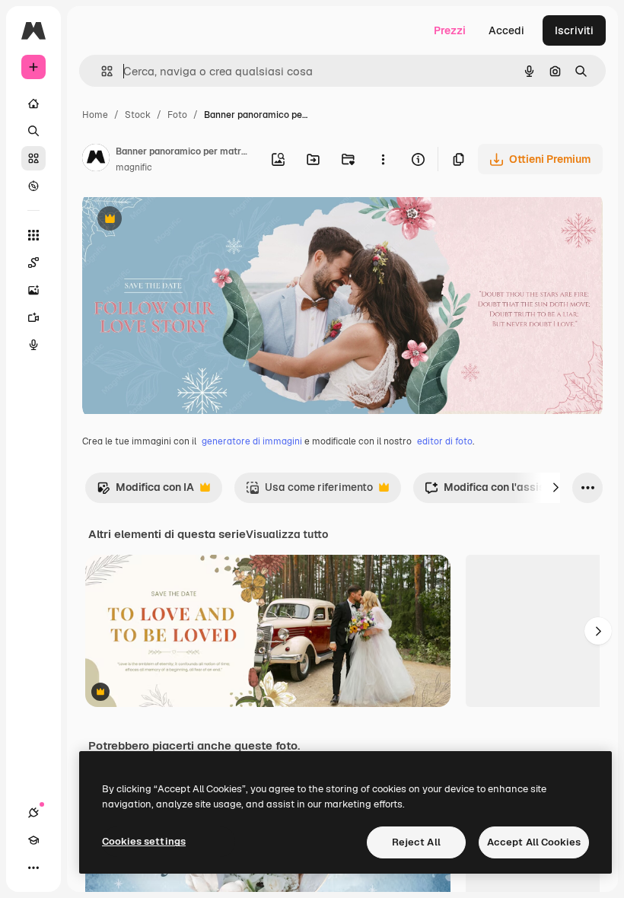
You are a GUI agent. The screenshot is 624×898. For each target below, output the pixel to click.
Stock (138, 115)
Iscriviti (574, 30)
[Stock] (33, 158)
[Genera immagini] (33, 290)
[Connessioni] (33, 813)
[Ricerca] (33, 131)
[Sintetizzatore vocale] (33, 345)
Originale (182, 220)
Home (95, 115)
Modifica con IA (145, 491)
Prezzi (450, 30)
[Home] (33, 103)
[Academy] (33, 840)
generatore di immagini (252, 441)
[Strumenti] (33, 235)
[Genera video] (33, 317)
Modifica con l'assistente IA (504, 491)
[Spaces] (33, 262)
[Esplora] (33, 186)
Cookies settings (144, 841)
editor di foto (445, 441)
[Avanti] (555, 488)
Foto (177, 115)
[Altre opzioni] (383, 159)
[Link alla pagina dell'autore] (96, 160)
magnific (134, 167)
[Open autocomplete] (101, 71)
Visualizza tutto (287, 534)
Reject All (416, 842)
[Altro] (33, 867)
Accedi (506, 30)
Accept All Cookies (534, 842)
